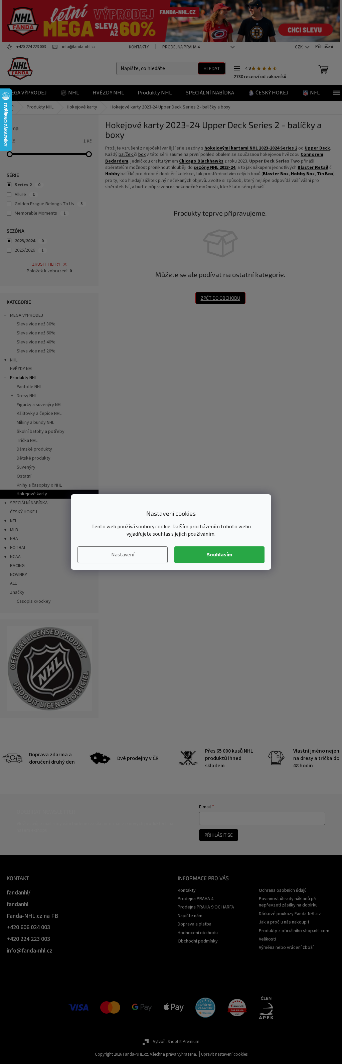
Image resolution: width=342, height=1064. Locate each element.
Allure (25, 194)
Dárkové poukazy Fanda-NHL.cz (290, 913)
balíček (126, 154)
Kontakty (139, 47)
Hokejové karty (32, 494)
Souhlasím (219, 554)
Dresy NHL (27, 395)
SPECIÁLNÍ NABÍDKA (29, 503)
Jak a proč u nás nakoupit (284, 922)
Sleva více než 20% (36, 351)
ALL (13, 583)
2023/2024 (29, 241)
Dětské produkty (33, 458)
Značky (17, 592)
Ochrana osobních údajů (283, 890)
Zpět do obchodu (220, 298)
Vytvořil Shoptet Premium (176, 1042)
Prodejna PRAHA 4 (180, 47)
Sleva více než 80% (36, 324)
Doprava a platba (194, 924)
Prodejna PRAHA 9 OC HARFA (206, 907)
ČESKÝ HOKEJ (23, 512)
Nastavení (122, 554)
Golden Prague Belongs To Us (49, 204)
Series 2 (27, 185)
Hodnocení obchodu (198, 932)
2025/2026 (29, 250)
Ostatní (24, 476)
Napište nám (190, 915)
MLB (14, 530)
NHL (13, 360)
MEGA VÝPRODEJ (26, 315)
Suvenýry (26, 467)
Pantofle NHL (29, 386)
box (142, 154)
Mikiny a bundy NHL (35, 422)
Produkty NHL (23, 377)
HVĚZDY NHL (21, 368)
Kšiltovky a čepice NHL (39, 413)
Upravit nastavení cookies (224, 1054)
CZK (299, 47)
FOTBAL (18, 547)
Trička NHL (27, 440)
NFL (13, 521)
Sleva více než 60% (36, 333)
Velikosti (267, 939)
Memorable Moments (40, 213)
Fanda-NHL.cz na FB (32, 916)
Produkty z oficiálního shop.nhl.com (294, 930)
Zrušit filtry (46, 264)
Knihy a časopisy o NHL (39, 485)
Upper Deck (317, 148)
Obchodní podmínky (198, 941)
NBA (14, 538)
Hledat (211, 68)
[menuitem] (26, 93)
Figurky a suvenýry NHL (39, 405)
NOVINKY (18, 574)
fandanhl (17, 904)
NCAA (15, 556)
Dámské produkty (34, 449)
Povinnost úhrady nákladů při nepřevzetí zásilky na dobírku (288, 901)
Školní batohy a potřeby (40, 431)
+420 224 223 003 (28, 939)
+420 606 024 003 (28, 927)
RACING (17, 565)
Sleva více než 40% (36, 342)
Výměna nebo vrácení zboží (286, 947)
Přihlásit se (218, 835)
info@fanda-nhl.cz (29, 951)
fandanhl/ (18, 892)
